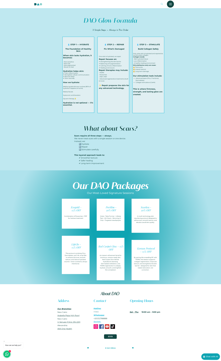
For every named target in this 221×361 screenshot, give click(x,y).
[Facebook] (101, 326)
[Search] (161, 4)
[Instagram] (96, 326)
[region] (76, 214)
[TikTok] (112, 326)
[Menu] (170, 4)
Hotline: (97, 308)
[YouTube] (107, 326)
